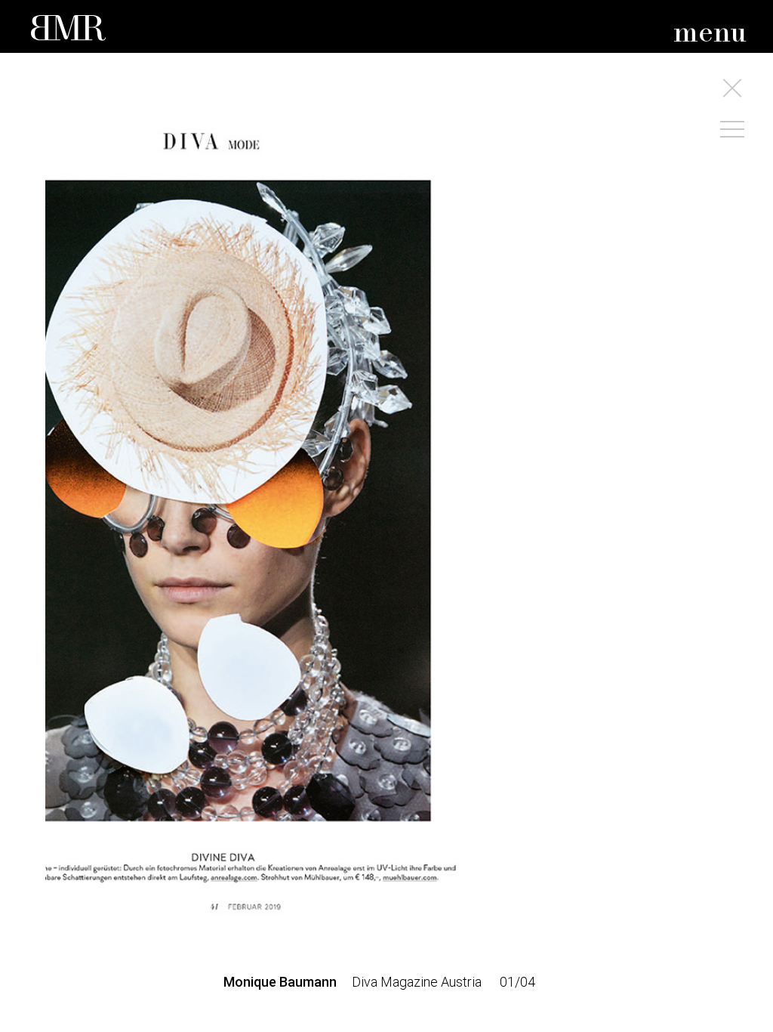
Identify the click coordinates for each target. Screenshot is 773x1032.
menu (710, 33)
